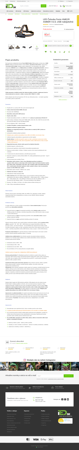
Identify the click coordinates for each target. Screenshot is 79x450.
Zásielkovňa (27, 420)
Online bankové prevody (46, 420)
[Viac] (70, 11)
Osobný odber (27, 422)
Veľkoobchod (12, 1)
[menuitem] (9, 11)
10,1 (72, 77)
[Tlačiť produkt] (55, 51)
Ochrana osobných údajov (12, 427)
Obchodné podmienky (21, 1)
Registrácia (70, 1)
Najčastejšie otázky (10, 416)
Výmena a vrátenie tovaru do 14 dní (13, 422)
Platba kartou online (46, 414)
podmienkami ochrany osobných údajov (56, 379)
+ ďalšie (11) (37, 49)
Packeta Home (27, 418)
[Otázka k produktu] (60, 51)
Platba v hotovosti (45, 418)
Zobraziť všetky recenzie (21, 343)
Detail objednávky (10, 420)
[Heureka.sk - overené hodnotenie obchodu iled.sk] (65, 421)
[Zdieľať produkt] (69, 51)
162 (72, 80)
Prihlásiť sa (68, 375)
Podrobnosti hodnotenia (58, 24)
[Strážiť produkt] (65, 51)
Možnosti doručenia (70, 29)
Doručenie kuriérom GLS (29, 414)
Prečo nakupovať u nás (11, 418)
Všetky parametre (63, 99)
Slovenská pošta (28, 416)
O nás (6, 1)
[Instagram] (65, 399)
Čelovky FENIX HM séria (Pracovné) (69, 67)
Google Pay (44, 425)
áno (72, 71)
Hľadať (43, 5)
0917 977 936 (52, 5)
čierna (71, 88)
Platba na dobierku (45, 416)
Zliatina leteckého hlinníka (70, 92)
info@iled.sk (38, 397)
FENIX (68, 41)
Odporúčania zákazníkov (11, 414)
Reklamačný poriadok (11, 425)
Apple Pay (44, 422)
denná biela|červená (70, 84)
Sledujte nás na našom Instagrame (41, 360)
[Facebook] (62, 399)
